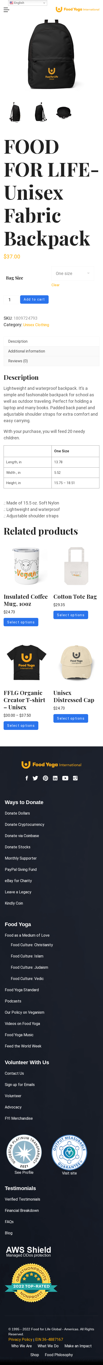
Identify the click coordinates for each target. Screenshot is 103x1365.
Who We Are (21, 1346)
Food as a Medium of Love (27, 935)
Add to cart (34, 299)
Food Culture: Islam (27, 956)
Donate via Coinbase (22, 836)
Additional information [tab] (26, 351)
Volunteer (13, 1096)
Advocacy (13, 1107)
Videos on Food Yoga (22, 1023)
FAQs (9, 1222)
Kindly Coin (14, 903)
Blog (8, 1233)
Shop (34, 1355)
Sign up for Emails (20, 1084)
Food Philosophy (59, 1355)
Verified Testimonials (22, 1199)
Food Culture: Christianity (32, 945)
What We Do (48, 1346)
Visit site (69, 1173)
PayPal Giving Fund (21, 869)
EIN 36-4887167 (49, 1339)
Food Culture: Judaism (29, 967)
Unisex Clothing (36, 325)
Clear (56, 285)
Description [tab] (18, 341)
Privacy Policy (20, 1339)
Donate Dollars (17, 813)
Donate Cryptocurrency (24, 824)
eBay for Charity (18, 880)
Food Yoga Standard (22, 990)
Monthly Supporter (21, 858)
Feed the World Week (23, 1046)
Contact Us (14, 1073)
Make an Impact (78, 1346)
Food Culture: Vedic (27, 978)
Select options (21, 622)
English (18, 3)
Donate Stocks (17, 847)
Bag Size (14, 278)
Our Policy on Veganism (24, 1012)
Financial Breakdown (22, 1210)
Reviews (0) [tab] (18, 361)
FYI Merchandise (19, 1118)
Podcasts (13, 1001)
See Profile (24, 1172)
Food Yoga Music (19, 1035)
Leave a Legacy (18, 892)
